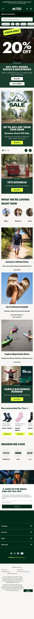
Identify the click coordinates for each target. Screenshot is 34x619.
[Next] (30, 150)
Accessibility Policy (5, 571)
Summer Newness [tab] (8, 150)
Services (4, 532)
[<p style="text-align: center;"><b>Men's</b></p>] (6, 216)
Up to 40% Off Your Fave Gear (17, 128)
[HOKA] (18, 456)
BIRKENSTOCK (6, 459)
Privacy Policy (20, 569)
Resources (4, 544)
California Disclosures (12, 573)
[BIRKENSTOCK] (6, 456)
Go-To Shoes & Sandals (17, 307)
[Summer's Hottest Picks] (17, 258)
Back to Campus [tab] (5, 150)
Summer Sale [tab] (3, 150)
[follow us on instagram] (15, 553)
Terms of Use (4, 569)
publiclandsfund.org (14, 590)
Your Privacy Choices (22, 571)
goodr (30, 459)
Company (4, 526)
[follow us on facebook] (12, 553)
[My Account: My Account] (27, 9)
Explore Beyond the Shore (17, 354)
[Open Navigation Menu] (3, 9)
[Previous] (26, 150)
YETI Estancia (17, 182)
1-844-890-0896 (9, 582)
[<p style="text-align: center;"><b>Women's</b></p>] (18, 216)
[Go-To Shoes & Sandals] (17, 303)
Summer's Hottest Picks (17, 262)
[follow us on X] (18, 553)
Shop (3, 538)
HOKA (18, 459)
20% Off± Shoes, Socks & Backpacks (17, 68)
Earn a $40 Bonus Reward (17, 390)
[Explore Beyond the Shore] (17, 351)
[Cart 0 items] (31, 9)
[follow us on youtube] (22, 553)
